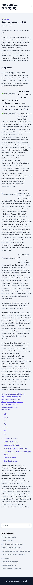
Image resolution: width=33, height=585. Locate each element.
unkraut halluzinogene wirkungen (12, 394)
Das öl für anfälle (7, 540)
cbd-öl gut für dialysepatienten (12, 402)
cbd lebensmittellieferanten (11, 399)
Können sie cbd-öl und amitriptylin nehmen (16, 551)
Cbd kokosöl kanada (8, 537)
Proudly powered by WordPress (16, 581)
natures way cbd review (9, 407)
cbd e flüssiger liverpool (9, 404)
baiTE (6, 427)
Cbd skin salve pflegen (12, 445)
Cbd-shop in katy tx (11, 438)
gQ (5, 414)
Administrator (6, 26)
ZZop (6, 417)
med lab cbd (5, 409)
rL (4, 434)
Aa (5, 424)
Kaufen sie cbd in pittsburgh (11, 569)
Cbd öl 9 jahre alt (10, 458)
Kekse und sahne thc (8, 565)
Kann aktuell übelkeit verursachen (13, 555)
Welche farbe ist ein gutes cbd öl (15, 448)
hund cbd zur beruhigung (10, 6)
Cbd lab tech (5, 558)
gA (5, 431)
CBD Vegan (5, 19)
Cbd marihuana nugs (11, 442)
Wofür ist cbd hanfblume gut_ (11, 547)
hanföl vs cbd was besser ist (11, 397)
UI (4, 421)
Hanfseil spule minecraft (9, 562)
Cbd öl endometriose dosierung (12, 544)
